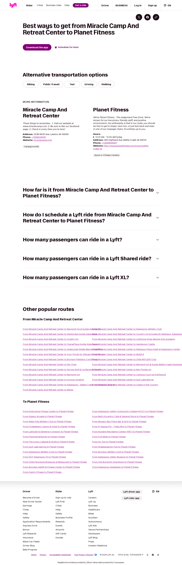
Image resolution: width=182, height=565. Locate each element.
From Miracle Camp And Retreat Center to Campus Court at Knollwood (129, 374)
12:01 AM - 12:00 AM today (108, 137)
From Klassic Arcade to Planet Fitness (42, 416)
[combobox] (167, 5)
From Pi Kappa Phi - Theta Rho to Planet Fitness (117, 426)
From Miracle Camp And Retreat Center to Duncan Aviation (53, 379)
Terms (34, 554)
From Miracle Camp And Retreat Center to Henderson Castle (123, 344)
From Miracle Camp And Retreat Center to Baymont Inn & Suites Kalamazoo (62, 329)
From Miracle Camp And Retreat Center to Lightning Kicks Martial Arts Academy (133, 339)
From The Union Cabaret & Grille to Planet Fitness (49, 441)
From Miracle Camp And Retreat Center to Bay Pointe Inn (121, 369)
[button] (91, 193)
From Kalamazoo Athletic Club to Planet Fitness (47, 451)
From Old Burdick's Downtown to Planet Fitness (117, 462)
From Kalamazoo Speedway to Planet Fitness (115, 467)
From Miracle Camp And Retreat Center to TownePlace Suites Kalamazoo (60, 344)
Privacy (43, 554)
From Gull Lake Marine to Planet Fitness (43, 446)
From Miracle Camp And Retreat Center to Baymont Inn (51, 374)
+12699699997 (109, 142)
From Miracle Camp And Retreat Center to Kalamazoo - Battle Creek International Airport (69, 384)
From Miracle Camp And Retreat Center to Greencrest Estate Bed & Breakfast (62, 349)
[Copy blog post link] (156, 17)
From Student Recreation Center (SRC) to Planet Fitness (121, 431)
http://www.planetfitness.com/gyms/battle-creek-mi (121, 147)
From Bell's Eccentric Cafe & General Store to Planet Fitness (123, 416)
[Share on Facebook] (147, 17)
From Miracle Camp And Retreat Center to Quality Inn (50, 339)
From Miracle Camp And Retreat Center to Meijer (48, 389)
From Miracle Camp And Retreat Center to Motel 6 (118, 354)
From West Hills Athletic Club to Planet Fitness (47, 421)
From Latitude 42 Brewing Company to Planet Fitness (50, 431)
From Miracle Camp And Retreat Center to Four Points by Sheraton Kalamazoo (63, 354)
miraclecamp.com (43, 140)
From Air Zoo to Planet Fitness (108, 441)
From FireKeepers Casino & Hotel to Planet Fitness (49, 426)
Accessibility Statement (60, 554)
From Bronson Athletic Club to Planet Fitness (115, 451)
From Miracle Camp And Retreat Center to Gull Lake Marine (123, 379)
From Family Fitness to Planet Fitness (42, 472)
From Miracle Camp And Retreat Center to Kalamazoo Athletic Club (127, 329)
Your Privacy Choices (83, 554)
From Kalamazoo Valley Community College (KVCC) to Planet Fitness (127, 411)
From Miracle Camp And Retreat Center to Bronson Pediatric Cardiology (60, 359)
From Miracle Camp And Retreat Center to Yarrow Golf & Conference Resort (62, 369)
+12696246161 (38, 137)
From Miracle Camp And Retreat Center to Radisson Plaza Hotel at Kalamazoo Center (136, 349)
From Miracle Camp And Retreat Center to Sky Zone (49, 364)
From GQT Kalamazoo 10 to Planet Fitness (44, 457)
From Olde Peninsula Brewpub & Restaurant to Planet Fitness (55, 462)
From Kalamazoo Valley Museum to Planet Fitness (117, 457)
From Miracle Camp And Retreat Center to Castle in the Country (125, 384)
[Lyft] (13, 5)
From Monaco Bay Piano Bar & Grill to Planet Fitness (119, 421)
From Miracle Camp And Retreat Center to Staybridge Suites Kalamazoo (60, 334)
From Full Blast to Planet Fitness (109, 436)
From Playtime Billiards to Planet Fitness (44, 436)
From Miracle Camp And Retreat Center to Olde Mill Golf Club (124, 359)
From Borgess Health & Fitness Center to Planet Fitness (51, 467)
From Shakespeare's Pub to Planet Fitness (114, 446)
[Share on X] (139, 17)
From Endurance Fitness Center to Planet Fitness (48, 411)
